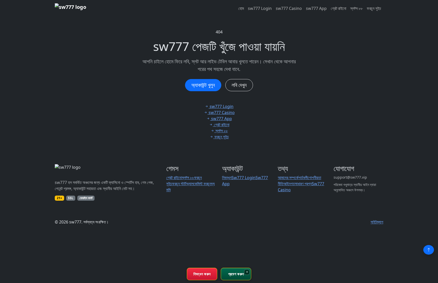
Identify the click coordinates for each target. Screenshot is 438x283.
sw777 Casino (289, 8)
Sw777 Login (243, 177)
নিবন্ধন (226, 177)
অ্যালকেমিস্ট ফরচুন (198, 183)
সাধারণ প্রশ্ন (303, 183)
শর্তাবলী (303, 177)
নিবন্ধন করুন (202, 273)
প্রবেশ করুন (236, 273)
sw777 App (316, 8)
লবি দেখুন (239, 85)
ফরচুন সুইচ (374, 8)
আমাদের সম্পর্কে (288, 177)
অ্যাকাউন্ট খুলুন (203, 85)
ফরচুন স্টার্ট (179, 183)
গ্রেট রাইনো (338, 8)
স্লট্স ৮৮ (356, 8)
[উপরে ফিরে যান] (428, 250)
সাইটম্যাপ (377, 222)
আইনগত (289, 183)
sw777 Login (260, 8)
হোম (241, 8)
